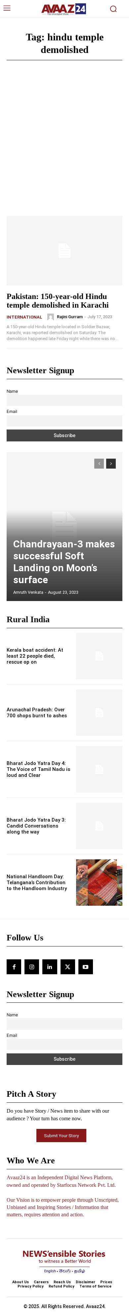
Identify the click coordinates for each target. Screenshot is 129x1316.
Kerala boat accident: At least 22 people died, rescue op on (35, 656)
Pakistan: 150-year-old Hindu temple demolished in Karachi (58, 300)
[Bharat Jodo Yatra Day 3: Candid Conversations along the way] (99, 826)
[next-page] (111, 464)
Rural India (28, 619)
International (24, 317)
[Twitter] (68, 966)
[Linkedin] (49, 966)
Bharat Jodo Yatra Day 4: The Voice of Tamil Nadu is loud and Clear (38, 769)
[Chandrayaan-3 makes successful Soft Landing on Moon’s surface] (64, 526)
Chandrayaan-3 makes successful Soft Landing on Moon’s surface (64, 561)
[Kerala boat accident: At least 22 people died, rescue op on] (99, 656)
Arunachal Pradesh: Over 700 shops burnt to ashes (37, 713)
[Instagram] (31, 966)
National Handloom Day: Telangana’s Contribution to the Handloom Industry (37, 882)
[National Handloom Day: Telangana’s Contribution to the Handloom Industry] (99, 882)
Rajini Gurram (70, 316)
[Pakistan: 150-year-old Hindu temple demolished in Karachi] (64, 250)
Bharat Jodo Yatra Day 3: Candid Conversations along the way (36, 826)
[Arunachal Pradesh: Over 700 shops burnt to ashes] (99, 712)
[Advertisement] (64, 148)
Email (12, 411)
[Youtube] (85, 966)
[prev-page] (99, 464)
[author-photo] (51, 317)
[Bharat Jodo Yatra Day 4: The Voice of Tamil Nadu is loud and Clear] (99, 769)
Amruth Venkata (28, 592)
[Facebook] (14, 966)
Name (12, 391)
